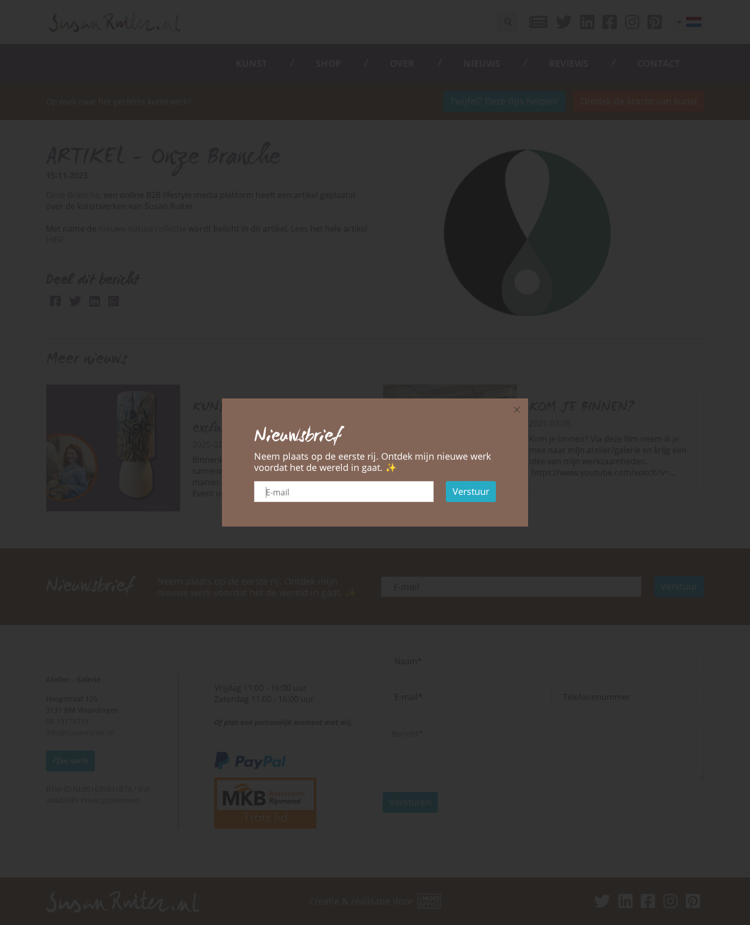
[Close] (517, 409)
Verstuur (471, 491)
